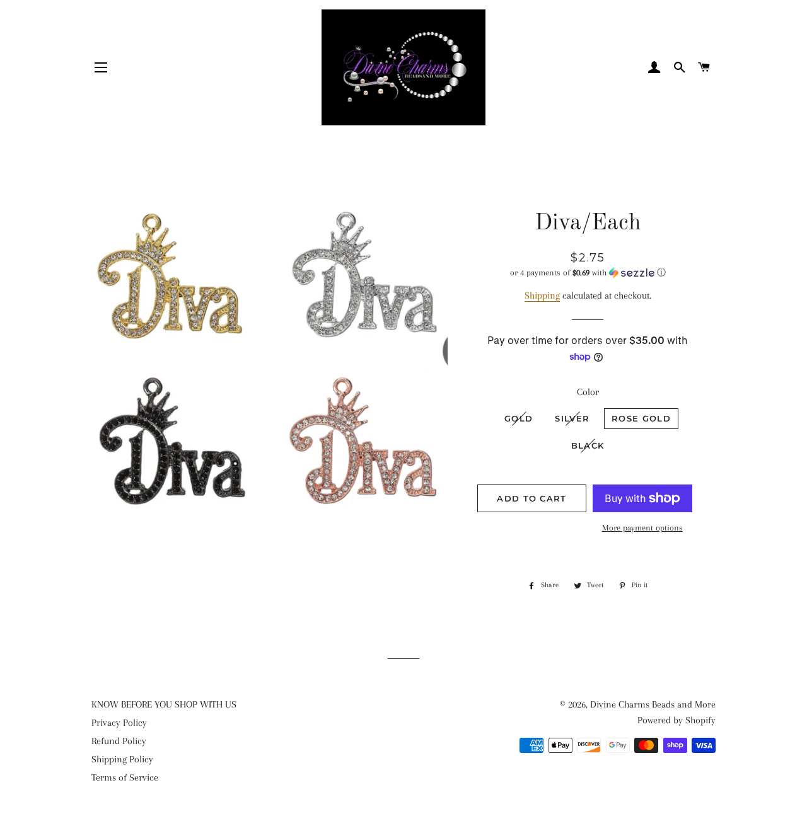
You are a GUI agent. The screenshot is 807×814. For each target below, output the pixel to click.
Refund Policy (118, 741)
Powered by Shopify (676, 720)
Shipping (542, 295)
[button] (588, 272)
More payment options (642, 527)
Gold (518, 418)
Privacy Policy (119, 722)
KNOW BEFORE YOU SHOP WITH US (163, 704)
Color (588, 392)
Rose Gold (641, 418)
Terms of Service (124, 777)
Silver (572, 418)
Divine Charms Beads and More (653, 704)
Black (588, 445)
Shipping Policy (122, 759)
